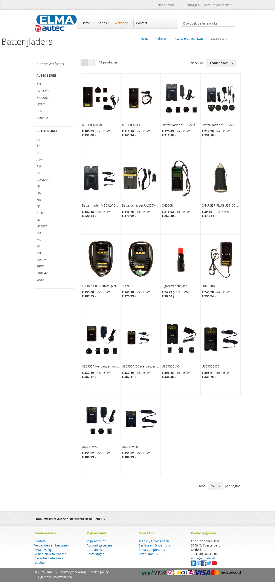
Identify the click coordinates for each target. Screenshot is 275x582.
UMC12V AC (90, 447)
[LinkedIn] (193, 564)
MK (39, 253)
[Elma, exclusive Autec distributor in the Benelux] (55, 23)
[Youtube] (214, 564)
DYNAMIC (43, 91)
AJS (39, 173)
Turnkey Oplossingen (154, 541)
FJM (39, 193)
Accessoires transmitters (188, 38)
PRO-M (41, 260)
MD (39, 240)
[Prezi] (198, 564)
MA (39, 233)
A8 (38, 153)
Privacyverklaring (73, 572)
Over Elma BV (148, 554)
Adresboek (94, 550)
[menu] (127, 23)
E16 (39, 111)
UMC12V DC (130, 447)
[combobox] (208, 23)
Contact (39, 541)
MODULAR (44, 98)
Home (144, 38)
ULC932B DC (210, 366)
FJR (39, 200)
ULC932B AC (170, 366)
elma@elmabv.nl (203, 558)
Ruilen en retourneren (50, 554)
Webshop (161, 38)
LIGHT (41, 104)
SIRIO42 (42, 273)
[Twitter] (209, 564)
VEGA (40, 280)
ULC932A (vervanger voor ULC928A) (107, 366)
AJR (39, 166)
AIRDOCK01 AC (92, 125)
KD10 (40, 213)
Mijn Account (96, 541)
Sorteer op (196, 63)
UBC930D (208, 286)
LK (38, 220)
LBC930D (128, 286)
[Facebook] (203, 564)
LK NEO (42, 226)
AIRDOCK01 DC (132, 125)
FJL (38, 186)
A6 (38, 146)
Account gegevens (100, 545)
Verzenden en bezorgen (51, 545)
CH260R (167, 205)
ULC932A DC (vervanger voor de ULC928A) (152, 366)
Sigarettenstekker (174, 286)
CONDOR (43, 180)
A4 (38, 139)
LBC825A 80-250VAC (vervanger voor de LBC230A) (117, 286)
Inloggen (193, 5)
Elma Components (152, 550)
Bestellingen (95, 554)
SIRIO (40, 266)
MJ (38, 246)
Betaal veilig (43, 550)
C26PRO (42, 118)
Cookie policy (99, 572)
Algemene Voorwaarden (55, 577)
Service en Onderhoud (155, 545)
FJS (39, 206)
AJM (40, 159)
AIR (39, 84)
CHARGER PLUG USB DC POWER (224, 205)
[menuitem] (87, 23)
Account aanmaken (217, 5)
